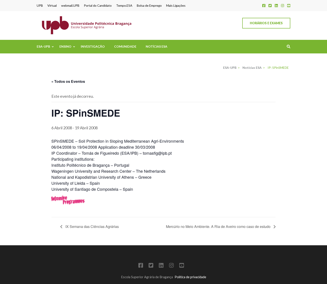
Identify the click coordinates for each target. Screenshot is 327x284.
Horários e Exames (266, 23)
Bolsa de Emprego (149, 5)
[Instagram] (282, 5)
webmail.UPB (70, 5)
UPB (40, 5)
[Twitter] (270, 5)
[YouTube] (288, 5)
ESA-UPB (43, 46)
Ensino (65, 46)
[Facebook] (263, 5)
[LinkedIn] (276, 5)
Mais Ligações (176, 5)
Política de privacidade (190, 277)
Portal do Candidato (98, 5)
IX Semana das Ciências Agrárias (92, 226)
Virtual (52, 5)
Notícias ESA (156, 46)
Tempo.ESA (124, 5)
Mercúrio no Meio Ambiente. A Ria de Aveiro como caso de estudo (218, 226)
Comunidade (125, 46)
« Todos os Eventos (68, 81)
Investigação (93, 46)
